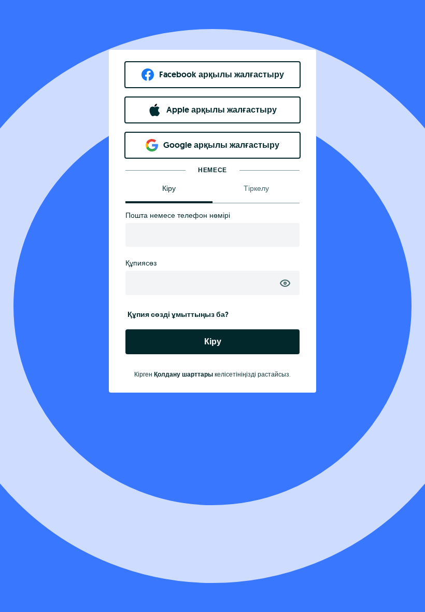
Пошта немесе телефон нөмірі (177, 215)
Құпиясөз (141, 263)
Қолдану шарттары (183, 374)
